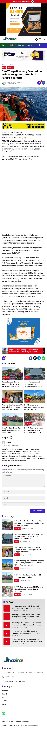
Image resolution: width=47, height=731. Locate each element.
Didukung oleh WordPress (12, 725)
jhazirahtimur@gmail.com (15, 681)
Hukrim (4, 704)
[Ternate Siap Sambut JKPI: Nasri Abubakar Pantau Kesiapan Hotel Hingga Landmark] (12, 396)
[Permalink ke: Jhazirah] (4, 83)
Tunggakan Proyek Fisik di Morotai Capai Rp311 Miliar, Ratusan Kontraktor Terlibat (27, 607)
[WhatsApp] (43, 358)
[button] (36, 39)
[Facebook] (30, 358)
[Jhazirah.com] (13, 39)
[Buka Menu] (40, 39)
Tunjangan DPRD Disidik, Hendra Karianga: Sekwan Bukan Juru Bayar (26, 632)
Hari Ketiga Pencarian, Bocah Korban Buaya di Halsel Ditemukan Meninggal (27, 624)
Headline (10, 67)
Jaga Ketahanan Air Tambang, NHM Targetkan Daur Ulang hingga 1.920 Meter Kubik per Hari (34, 384)
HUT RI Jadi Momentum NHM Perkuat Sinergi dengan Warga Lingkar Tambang (33, 430)
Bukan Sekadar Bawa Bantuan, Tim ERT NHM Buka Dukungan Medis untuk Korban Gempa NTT (12, 384)
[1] (39, 83)
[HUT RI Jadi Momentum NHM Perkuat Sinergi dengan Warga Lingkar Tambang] (34, 419)
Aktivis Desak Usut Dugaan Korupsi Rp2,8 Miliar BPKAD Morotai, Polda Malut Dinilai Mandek (27, 641)
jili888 (8, 442)
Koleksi (4, 701)
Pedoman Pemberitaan (20, 721)
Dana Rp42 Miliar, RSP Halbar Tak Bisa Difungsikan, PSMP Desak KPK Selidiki (27, 616)
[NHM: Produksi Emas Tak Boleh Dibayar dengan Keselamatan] (12, 419)
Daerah (5, 400)
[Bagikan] (43, 83)
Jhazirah (9, 82)
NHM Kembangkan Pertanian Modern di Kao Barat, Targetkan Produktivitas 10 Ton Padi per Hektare (34, 407)
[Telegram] (39, 358)
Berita (4, 67)
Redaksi (5, 721)
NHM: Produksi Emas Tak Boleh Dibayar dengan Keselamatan (11, 430)
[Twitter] (35, 358)
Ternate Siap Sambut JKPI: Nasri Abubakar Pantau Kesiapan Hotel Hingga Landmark (12, 407)
